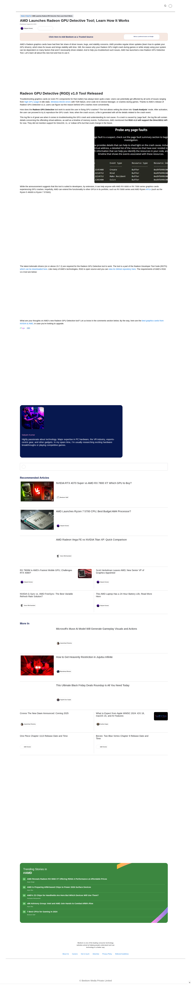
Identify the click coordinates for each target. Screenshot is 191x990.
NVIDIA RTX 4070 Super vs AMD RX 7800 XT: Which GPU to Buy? (94, 483)
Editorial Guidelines (122, 954)
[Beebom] (26, 6)
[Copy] (50, 28)
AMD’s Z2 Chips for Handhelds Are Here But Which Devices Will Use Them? (63, 895)
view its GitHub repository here (122, 269)
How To (28, 16)
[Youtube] (93, 964)
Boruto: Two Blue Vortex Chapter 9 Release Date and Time (122, 737)
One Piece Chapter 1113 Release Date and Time (44, 736)
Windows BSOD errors (60, 102)
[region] (95, 987)
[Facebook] (43, 28)
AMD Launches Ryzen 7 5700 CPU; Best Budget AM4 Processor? (93, 511)
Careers (75, 954)
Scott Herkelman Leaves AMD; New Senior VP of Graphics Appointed (120, 571)
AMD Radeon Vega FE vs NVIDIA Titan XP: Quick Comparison (91, 539)
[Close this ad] (189, 982)
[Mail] (103, 964)
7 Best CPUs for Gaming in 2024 (42, 912)
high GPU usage (31, 102)
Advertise (96, 954)
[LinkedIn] (39, 28)
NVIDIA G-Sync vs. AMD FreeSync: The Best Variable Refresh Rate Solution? (46, 595)
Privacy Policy (107, 954)
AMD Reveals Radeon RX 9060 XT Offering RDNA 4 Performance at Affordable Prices (67, 879)
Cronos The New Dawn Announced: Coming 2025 (44, 713)
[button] (165, 6)
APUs (148, 189)
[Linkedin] (98, 964)
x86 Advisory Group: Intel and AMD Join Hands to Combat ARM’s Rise (60, 903)
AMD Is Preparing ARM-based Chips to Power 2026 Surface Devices (59, 887)
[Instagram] (25, 453)
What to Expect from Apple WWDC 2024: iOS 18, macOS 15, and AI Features (120, 714)
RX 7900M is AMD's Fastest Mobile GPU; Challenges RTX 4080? (46, 571)
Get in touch (85, 954)
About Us (65, 954)
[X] (47, 28)
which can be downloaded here (33, 269)
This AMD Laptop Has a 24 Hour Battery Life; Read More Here (124, 595)
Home (23, 16)
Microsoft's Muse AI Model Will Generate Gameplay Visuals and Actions (96, 628)
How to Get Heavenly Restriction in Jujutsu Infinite (84, 657)
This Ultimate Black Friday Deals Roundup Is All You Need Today (92, 685)
